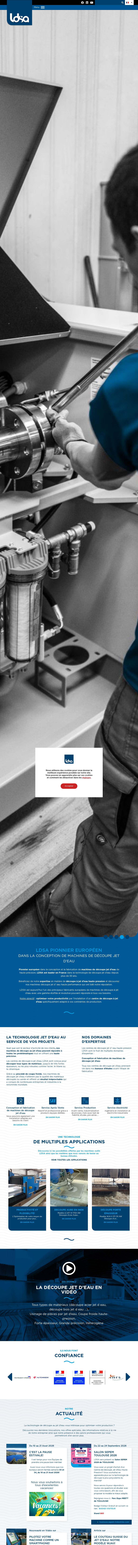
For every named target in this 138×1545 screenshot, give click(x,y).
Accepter (69, 786)
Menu (37, 7)
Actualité (69, 1414)
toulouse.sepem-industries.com (114, 1522)
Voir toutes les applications (69, 1160)
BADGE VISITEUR (107, 1509)
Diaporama (84, 1466)
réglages (86, 778)
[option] (69, 473)
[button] (129, 2)
